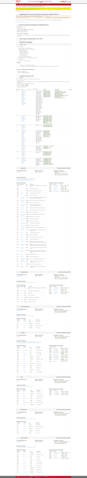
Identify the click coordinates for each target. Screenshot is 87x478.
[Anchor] (59, 14)
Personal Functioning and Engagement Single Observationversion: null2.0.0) (23, 103)
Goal (17, 380)
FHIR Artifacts (37, 4)
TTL (29, 11)
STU (41, 8)
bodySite (24, 367)
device (24, 327)
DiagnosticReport (18, 115)
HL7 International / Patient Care (23, 476)
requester (24, 467)
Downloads (42, 4)
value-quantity (22, 241)
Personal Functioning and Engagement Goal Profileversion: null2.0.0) (23, 148)
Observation (18, 171)
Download (27, 22)
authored (24, 463)
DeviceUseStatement (20, 310)
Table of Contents (21, 4)
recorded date (24, 354)
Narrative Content (19, 11)
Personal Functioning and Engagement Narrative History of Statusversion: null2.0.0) (27, 282)
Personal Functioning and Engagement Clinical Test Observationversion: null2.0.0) (26, 178)
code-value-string (23, 212)
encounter (22, 254)
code (21, 188)
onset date (24, 352)
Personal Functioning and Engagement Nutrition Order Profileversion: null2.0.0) (26, 418)
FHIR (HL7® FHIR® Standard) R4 (49, 8)
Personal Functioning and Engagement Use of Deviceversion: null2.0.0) (23, 127)
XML (23, 11)
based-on (22, 216)
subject (22, 202)
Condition (17, 130)
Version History (47, 4)
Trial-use (21, 17)
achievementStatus (25, 402)
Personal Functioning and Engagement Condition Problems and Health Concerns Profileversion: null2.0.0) (29, 342)
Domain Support (32, 4)
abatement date (25, 350)
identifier (22, 299)
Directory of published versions (38, 9)
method (22, 239)
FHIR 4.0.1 (40, 476)
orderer (24, 430)
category (57, 185)
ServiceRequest (18, 158)
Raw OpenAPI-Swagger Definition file (20, 22)
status (21, 195)
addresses (24, 404)
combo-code (22, 237)
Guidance (26, 4)
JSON (26, 11)
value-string (22, 229)
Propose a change (38, 477)
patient (54, 185)
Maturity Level (39, 17)
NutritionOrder (18, 151)
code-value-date (23, 218)
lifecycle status (24, 398)
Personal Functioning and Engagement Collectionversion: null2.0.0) (23, 99)
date (21, 185)
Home (17, 4)
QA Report (24, 477)
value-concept (22, 207)
